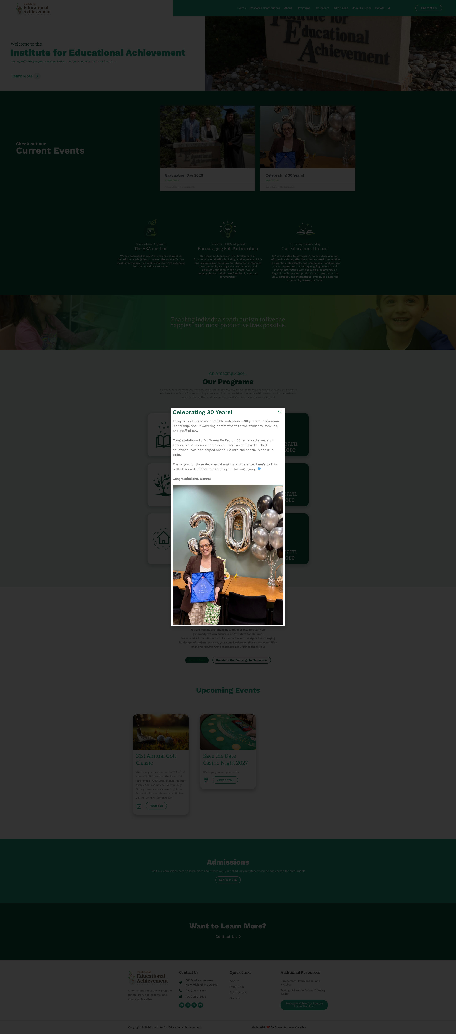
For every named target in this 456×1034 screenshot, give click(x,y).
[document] (228, 517)
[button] (280, 412)
